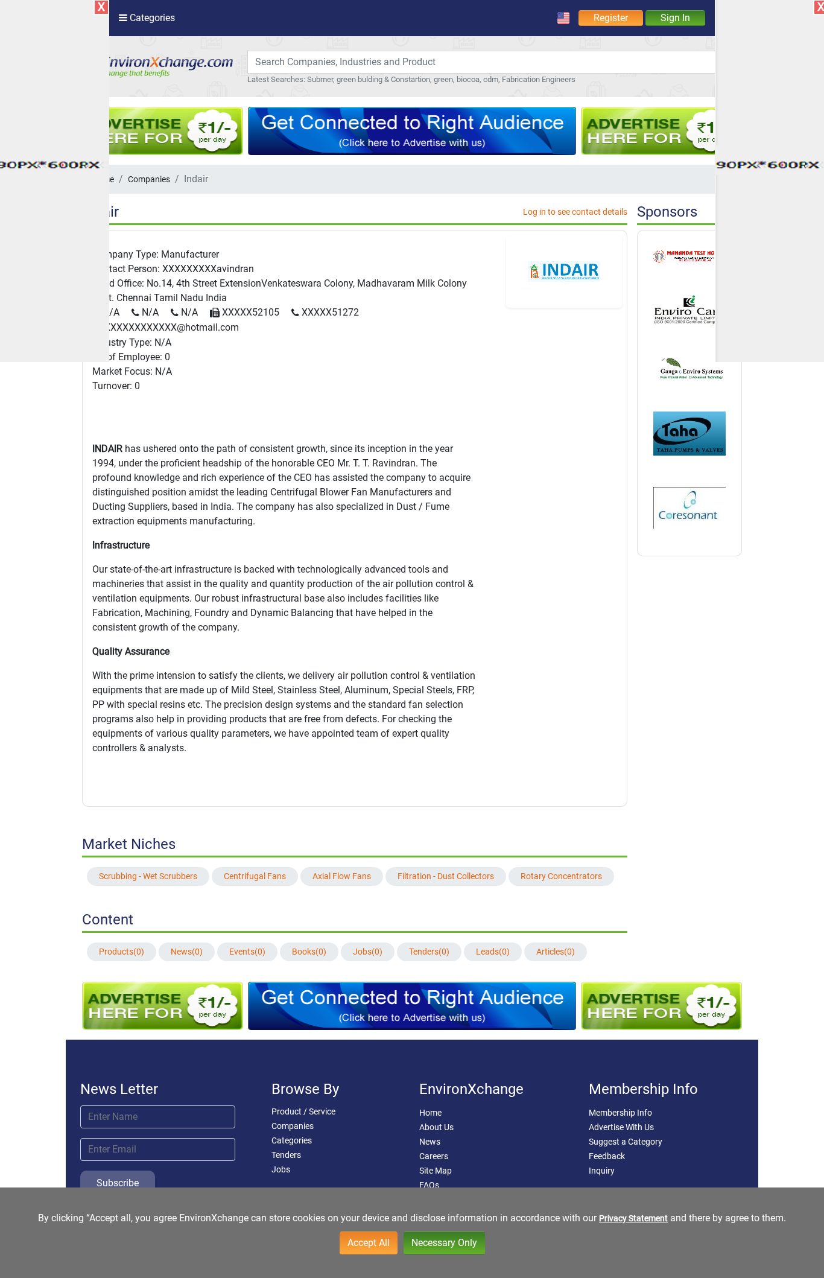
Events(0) (247, 951)
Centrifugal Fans (255, 876)
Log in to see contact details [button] (575, 212)
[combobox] (485, 62)
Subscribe (118, 1183)
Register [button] (611, 18)
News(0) (187, 951)
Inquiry (602, 1170)
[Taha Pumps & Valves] (689, 432)
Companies (149, 179)
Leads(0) (493, 951)
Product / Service (303, 1111)
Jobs (280, 1169)
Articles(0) (555, 951)
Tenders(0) (429, 951)
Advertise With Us (621, 1127)
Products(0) (121, 951)
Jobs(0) (367, 951)
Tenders (286, 1155)
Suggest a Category (625, 1141)
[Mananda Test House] (689, 256)
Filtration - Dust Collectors (446, 876)
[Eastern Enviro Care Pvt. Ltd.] (689, 308)
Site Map (435, 1170)
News (429, 1141)
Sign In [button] (675, 18)
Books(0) (309, 951)
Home (430, 1112)
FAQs (429, 1185)
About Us (436, 1127)
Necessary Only (444, 1242)
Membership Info (620, 1112)
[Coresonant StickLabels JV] (689, 507)
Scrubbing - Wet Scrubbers (148, 876)
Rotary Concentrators (561, 876)
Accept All (368, 1242)
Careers (433, 1156)
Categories (291, 1140)
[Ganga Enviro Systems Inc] (689, 367)
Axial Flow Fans (341, 876)
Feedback (607, 1156)
